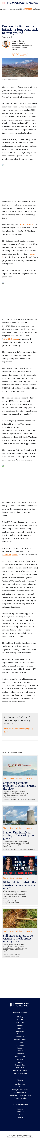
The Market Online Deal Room (20, 1095)
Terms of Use (21, 1137)
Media (20, 1062)
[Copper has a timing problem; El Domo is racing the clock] (20, 778)
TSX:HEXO (7, 339)
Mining (20, 1017)
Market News (20, 1084)
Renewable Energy (20, 1070)
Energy (20, 1028)
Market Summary (20, 1087)
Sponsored (7, 37)
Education (20, 1054)
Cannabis (20, 1020)
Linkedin (20, 1117)
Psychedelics (20, 1065)
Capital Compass (20, 1093)
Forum (32, 224)
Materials (20, 1059)
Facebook (20, 1112)
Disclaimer (29, 1137)
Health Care (20, 1023)
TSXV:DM (7, 555)
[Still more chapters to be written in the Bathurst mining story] (20, 933)
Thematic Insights (20, 1098)
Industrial (20, 1042)
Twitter (20, 1114)
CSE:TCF (24, 224)
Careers (20, 1109)
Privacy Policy (11, 1137)
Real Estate (20, 1068)
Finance (20, 1034)
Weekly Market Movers (20, 1090)
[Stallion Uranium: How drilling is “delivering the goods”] (20, 828)
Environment (20, 1056)
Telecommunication (20, 1073)
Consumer (20, 1031)
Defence (20, 1051)
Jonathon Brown (22, 44)
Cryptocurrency (20, 1039)
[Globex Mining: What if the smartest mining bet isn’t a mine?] (20, 880)
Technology (20, 1025)
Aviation (20, 1048)
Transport (20, 1037)
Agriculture (20, 1045)
